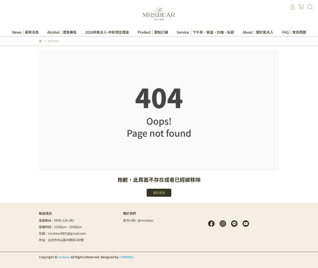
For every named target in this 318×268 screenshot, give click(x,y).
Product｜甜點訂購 (153, 32)
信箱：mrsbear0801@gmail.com (62, 233)
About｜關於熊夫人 (258, 32)
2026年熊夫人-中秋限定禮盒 (107, 32)
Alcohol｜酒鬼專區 (62, 32)
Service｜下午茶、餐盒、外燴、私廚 (205, 32)
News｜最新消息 (25, 32)
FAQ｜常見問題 (294, 32)
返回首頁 (159, 192)
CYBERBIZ (126, 257)
